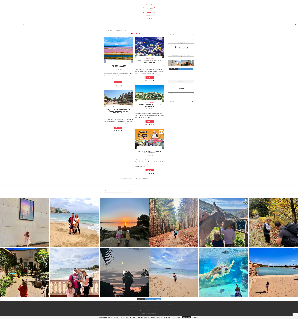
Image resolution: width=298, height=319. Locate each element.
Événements (25, 25)
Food (44, 25)
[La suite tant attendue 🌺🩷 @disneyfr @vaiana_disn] (171, 63)
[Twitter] (147, 19)
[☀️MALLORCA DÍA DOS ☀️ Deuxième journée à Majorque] (223, 272)
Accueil (4, 25)
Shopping (50, 25)
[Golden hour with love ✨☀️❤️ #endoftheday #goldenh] (184, 63)
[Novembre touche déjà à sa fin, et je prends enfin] (178, 63)
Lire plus (117, 82)
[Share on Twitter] (118, 85)
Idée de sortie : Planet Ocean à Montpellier (149, 61)
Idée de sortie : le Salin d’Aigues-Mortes (118, 66)
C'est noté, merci (186, 317)
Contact (156, 310)
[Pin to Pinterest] (119, 85)
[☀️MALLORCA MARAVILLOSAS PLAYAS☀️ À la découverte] (173, 272)
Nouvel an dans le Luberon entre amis (150, 105)
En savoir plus (195, 317)
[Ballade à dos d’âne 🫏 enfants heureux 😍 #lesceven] (223, 222)
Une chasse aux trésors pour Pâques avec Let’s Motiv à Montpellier (118, 111)
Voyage (57, 25)
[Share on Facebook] (116, 85)
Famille (39, 25)
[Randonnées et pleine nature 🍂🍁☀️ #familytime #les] (191, 63)
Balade (146, 102)
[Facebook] (175, 47)
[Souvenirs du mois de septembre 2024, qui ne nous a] (124, 272)
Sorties (33, 25)
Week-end (152, 102)
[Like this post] (114, 85)
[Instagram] (149, 19)
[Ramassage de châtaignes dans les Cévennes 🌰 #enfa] (273, 222)
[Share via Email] (121, 85)
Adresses (10, 25)
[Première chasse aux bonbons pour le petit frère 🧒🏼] (24, 272)
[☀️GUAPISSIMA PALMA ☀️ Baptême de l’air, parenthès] (273, 272)
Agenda (18, 25)
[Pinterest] (151, 19)
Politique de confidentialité (146, 310)
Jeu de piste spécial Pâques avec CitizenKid (149, 152)
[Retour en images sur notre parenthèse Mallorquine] (74, 272)
